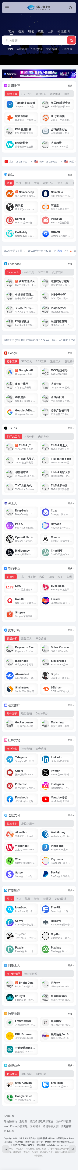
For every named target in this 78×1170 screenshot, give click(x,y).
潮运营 (23, 1121)
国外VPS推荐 (63, 1121)
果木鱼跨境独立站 (65, 1141)
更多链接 (9, 1131)
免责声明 (29, 1141)
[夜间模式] (72, 1149)
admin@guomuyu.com (57, 1145)
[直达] (35, 104)
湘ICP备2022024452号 (23, 1145)
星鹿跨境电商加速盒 (41, 1121)
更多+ (71, 85)
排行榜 (39, 1141)
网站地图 (19, 1141)
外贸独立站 (10, 1121)
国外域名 (35, 1126)
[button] (7, 7)
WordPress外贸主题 (16, 1126)
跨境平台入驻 (51, 1126)
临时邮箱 (66, 1126)
